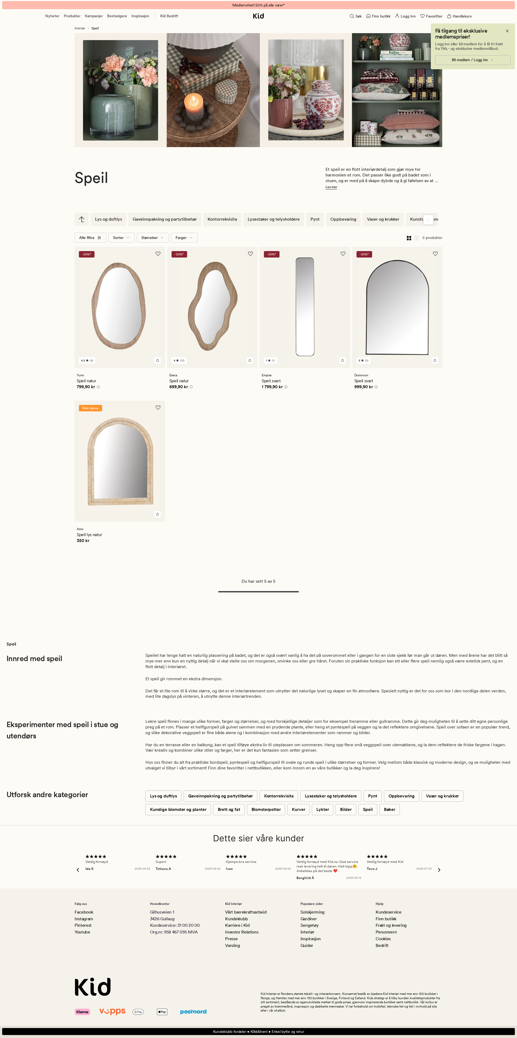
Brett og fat (229, 809)
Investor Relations (241, 932)
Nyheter (52, 16)
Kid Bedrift (169, 16)
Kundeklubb (236, 918)
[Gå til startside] (258, 16)
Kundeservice (388, 912)
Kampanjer (94, 16)
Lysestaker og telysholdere (274, 219)
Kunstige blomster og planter (178, 809)
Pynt (315, 219)
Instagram (84, 918)
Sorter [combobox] (118, 237)
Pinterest (83, 925)
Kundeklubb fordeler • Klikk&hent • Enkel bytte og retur (258, 1031)
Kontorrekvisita (222, 219)
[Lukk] (507, 31)
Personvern (386, 932)
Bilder (345, 809)
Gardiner (309, 918)
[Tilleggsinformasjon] (97, 387)
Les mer (331, 187)
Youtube (82, 932)
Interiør (80, 28)
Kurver (298, 809)
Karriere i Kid (237, 925)
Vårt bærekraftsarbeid (245, 912)
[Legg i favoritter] (158, 254)
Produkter (72, 16)
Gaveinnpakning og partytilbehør (165, 219)
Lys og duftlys (108, 219)
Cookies (383, 938)
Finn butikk (386, 918)
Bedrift (382, 945)
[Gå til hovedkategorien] (82, 219)
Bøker (389, 809)
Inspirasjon (140, 16)
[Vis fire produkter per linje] (409, 237)
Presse (231, 938)
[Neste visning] (428, 219)
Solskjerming (312, 912)
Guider (307, 945)
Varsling (232, 945)
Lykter (322, 809)
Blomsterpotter (266, 809)
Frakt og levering (391, 925)
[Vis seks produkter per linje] (416, 237)
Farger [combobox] (181, 237)
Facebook (84, 912)
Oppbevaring (343, 219)
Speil (368, 809)
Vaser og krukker (383, 219)
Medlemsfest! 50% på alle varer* (258, 5)
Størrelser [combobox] (149, 237)
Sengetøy (310, 925)
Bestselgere (117, 16)
